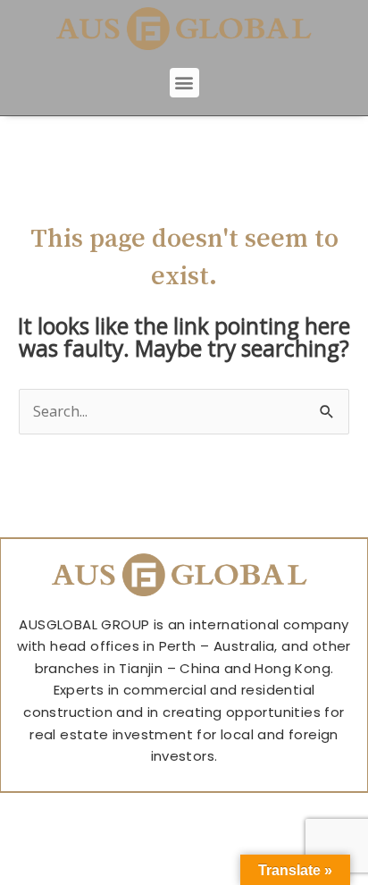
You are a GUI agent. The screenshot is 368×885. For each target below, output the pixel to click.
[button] (184, 82)
